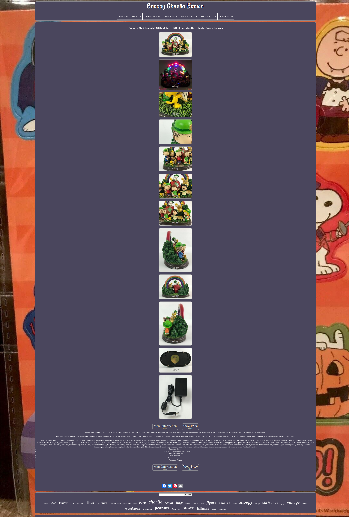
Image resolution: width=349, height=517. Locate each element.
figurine (176, 509)
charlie (155, 502)
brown (188, 507)
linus (90, 503)
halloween (222, 509)
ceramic (127, 503)
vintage (293, 502)
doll (98, 504)
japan (214, 509)
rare (142, 502)
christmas (270, 502)
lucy (179, 502)
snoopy (246, 502)
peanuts (162, 507)
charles (224, 503)
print (235, 504)
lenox (188, 503)
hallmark (203, 508)
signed (305, 504)
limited (63, 503)
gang (282, 504)
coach (72, 504)
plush (53, 503)
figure (211, 502)
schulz (169, 503)
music (46, 504)
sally (134, 504)
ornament (147, 509)
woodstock (132, 508)
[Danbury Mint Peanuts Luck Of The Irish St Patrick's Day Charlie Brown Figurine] (175, 44)
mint (104, 503)
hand (195, 503)
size (202, 504)
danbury (80, 503)
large (257, 503)
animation (115, 503)
